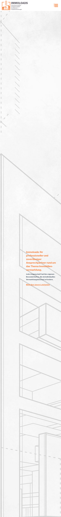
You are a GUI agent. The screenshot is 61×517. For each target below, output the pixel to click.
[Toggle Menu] (56, 5)
